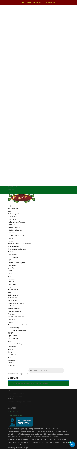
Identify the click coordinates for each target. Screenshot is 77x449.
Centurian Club (13, 257)
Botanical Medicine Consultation (19, 244)
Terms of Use (38, 429)
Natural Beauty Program (16, 263)
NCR (9, 260)
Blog (9, 276)
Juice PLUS (11, 238)
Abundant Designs (22, 448)
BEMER (10, 252)
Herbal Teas (12, 225)
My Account (11, 190)
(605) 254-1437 (13, 411)
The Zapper (12, 265)
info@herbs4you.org (15, 415)
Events (10, 271)
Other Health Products (16, 236)
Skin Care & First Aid (15, 230)
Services (10, 241)
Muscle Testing (13, 246)
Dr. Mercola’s (12, 217)
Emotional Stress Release (17, 249)
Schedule (11, 281)
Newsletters (12, 279)
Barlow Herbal (13, 208)
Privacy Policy (27, 429)
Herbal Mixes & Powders (16, 222)
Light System (12, 254)
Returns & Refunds (51, 429)
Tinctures (11, 233)
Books (10, 211)
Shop (9, 206)
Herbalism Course (14, 227)
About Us (11, 268)
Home (10, 374)
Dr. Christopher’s (14, 214)
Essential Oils (12, 219)
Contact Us (12, 273)
